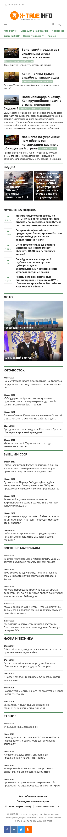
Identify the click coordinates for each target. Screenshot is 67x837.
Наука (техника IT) (33, 35)
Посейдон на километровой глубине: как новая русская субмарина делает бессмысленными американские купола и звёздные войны (36, 266)
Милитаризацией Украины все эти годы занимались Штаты (28, 444)
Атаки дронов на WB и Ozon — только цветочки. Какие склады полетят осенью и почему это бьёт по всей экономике (33, 610)
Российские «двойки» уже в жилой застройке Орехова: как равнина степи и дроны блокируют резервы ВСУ (33, 627)
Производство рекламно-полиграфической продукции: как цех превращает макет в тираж (32, 784)
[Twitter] (21, 829)
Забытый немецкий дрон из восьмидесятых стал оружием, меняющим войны (33, 650)
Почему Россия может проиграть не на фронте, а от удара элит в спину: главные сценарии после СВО (33, 384)
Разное (52, 35)
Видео (9, 167)
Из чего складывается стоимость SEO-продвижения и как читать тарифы (26, 756)
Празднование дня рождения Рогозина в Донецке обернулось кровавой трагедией (33, 430)
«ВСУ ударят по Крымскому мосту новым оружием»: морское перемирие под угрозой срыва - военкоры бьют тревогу (30, 401)
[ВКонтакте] (14, 829)
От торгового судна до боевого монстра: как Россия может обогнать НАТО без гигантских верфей (35, 249)
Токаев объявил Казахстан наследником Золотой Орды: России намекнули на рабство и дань (33, 417)
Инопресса (58, 30)
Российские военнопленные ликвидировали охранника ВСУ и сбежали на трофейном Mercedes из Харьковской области (38, 281)
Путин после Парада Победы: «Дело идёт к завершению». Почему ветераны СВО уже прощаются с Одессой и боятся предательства (31, 485)
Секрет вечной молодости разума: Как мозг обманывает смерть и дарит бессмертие (29, 664)
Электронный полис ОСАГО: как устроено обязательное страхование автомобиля (28, 770)
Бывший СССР (12, 35)
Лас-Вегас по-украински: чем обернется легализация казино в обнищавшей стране (32, 142)
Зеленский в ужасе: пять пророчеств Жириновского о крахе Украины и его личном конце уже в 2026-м (31, 502)
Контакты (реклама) (18, 806)
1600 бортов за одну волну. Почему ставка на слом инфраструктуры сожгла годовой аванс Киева (30, 576)
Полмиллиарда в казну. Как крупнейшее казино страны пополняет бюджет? (32, 102)
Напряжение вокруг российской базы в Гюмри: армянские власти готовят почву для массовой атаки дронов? (32, 519)
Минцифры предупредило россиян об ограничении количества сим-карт (26, 706)
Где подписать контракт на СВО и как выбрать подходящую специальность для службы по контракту (31, 740)
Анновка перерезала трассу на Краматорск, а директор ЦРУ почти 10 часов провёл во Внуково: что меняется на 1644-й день (33, 593)
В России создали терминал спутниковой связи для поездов (32, 678)
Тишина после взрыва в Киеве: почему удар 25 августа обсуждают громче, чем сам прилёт (32, 560)
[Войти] (60, 24)
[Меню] (5, 24)
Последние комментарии (33, 801)
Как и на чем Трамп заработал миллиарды (40, 76)
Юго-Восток (10, 30)
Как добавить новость (33, 796)
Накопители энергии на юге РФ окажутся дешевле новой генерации (33, 692)
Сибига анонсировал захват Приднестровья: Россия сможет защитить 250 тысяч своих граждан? (30, 537)
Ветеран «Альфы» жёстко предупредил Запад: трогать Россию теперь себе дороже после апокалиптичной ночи (39, 235)
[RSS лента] (28, 829)
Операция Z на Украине (34, 30)
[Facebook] (7, 829)
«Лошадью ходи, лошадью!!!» (21, 726)
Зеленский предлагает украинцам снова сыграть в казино (40, 53)
